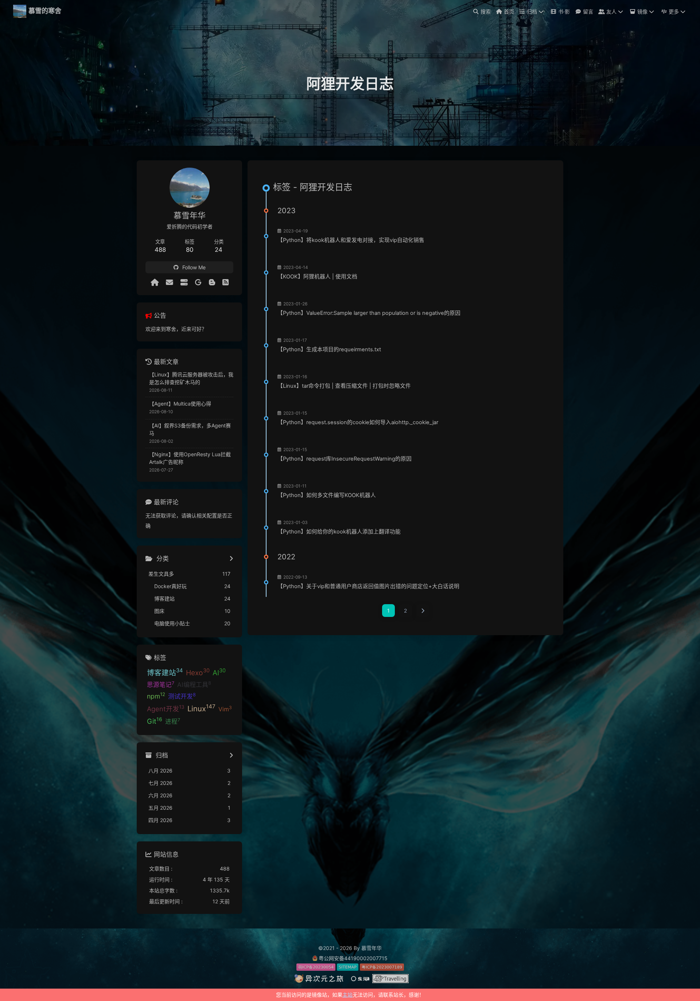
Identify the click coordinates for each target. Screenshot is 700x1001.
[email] (169, 282)
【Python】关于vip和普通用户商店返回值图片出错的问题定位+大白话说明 (368, 586)
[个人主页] (155, 282)
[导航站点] (184, 282)
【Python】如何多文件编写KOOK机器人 (326, 495)
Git (154, 721)
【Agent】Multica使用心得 (180, 403)
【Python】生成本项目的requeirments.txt (329, 349)
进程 (172, 721)
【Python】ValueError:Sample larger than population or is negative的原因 (368, 313)
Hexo (198, 672)
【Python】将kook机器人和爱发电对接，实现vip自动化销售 (350, 240)
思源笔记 (160, 684)
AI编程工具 (194, 684)
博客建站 (165, 672)
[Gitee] (198, 282)
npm (156, 695)
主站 (347, 995)
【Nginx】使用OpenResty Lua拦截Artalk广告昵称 (190, 458)
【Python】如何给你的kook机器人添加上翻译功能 (339, 531)
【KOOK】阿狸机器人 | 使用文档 (317, 276)
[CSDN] (212, 282)
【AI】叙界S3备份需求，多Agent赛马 (190, 429)
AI (219, 672)
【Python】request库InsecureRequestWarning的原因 (344, 458)
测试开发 (182, 696)
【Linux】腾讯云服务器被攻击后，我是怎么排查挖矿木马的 (191, 378)
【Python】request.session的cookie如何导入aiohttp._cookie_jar (357, 422)
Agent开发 (165, 708)
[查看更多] (231, 559)
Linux (201, 708)
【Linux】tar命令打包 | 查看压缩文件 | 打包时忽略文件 (344, 386)
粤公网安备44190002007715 (353, 958)
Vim (225, 709)
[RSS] (225, 282)
